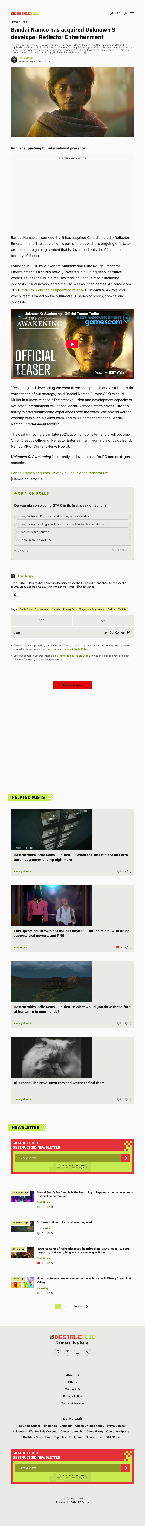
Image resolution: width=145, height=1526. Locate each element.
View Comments (72, 685)
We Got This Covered (43, 1431)
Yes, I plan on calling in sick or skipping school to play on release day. (65, 524)
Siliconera (19, 1431)
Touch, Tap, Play (55, 1437)
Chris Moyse (26, 57)
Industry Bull (69, 609)
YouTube (122, 609)
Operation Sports (117, 1431)
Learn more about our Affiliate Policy (67, 649)
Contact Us (72, 1389)
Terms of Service (64, 1168)
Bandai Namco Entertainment (34, 609)
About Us (72, 1375)
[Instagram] (14, 594)
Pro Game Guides (29, 1426)
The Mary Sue (31, 1437)
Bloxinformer (94, 1437)
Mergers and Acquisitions (91, 609)
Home (14, 22)
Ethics (72, 1382)
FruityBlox (76, 1437)
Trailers (111, 609)
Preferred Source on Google (74, 655)
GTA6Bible (113, 1437)
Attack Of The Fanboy (89, 1426)
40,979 (78, 1306)
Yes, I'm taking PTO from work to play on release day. (55, 516)
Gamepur (66, 1426)
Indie (24, 22)
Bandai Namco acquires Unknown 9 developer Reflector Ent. (60, 473)
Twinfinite (50, 1426)
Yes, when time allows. (35, 532)
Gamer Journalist (72, 1431)
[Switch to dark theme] (125, 13)
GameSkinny (94, 1431)
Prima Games (116, 1426)
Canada (56, 609)
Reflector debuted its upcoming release (52, 290)
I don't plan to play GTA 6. (37, 540)
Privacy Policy (82, 1168)
